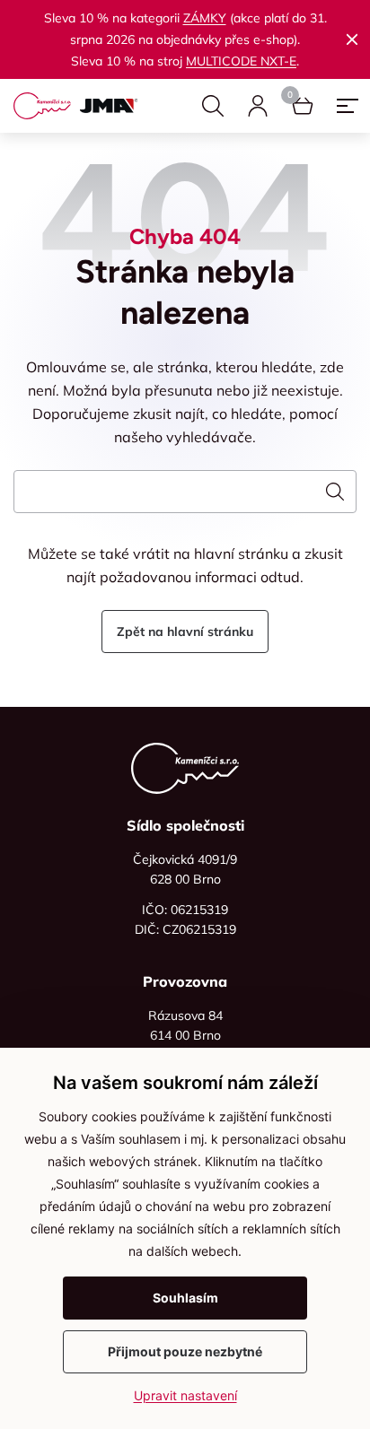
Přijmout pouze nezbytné (185, 1351)
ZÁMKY (204, 18)
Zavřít (352, 39)
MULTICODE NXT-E (241, 61)
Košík (302, 105)
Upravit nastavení (185, 1395)
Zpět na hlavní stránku (185, 631)
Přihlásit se (257, 105)
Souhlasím (185, 1297)
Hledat (212, 105)
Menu (347, 105)
